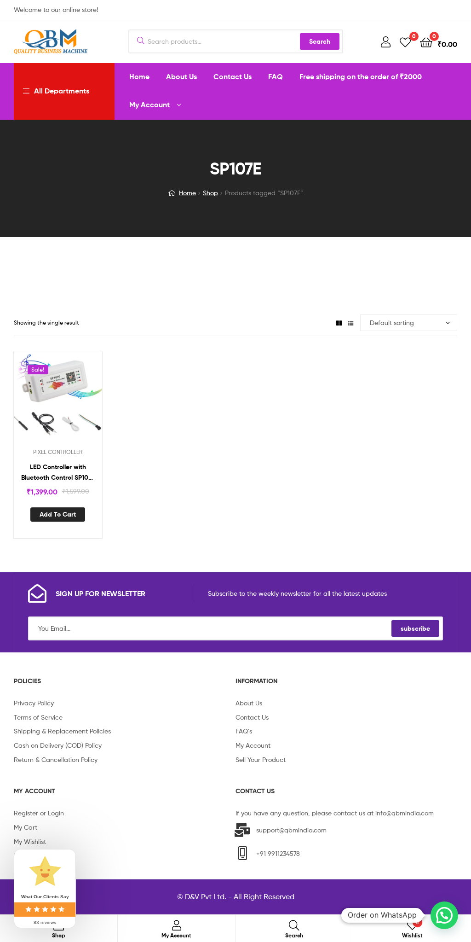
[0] (405, 42)
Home (187, 193)
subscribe (415, 628)
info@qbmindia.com (404, 813)
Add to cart (58, 514)
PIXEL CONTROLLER (57, 451)
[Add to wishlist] (46, 400)
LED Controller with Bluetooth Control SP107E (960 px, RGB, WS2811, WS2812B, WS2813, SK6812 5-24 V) (58, 473)
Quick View (68, 400)
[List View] (350, 322)
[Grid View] (339, 322)
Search (319, 41)
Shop (210, 193)
